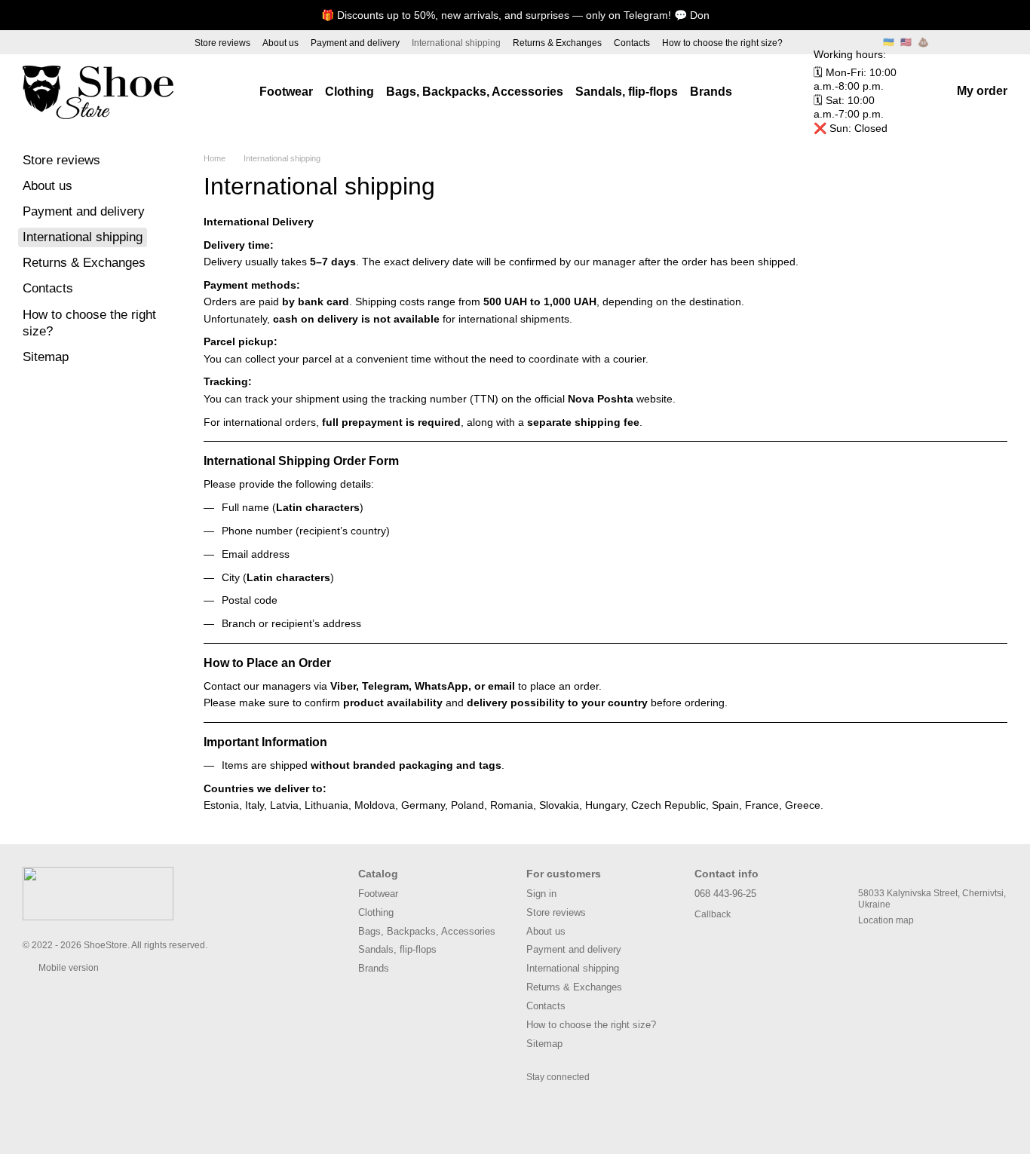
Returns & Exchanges (557, 43)
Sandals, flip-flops (626, 91)
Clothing (349, 91)
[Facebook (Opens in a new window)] (60, 42)
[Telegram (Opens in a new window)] (87, 42)
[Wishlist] (995, 42)
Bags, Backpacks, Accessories (474, 91)
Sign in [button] (541, 893)
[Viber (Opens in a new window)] (114, 42)
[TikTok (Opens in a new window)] (33, 42)
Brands (711, 91)
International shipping (456, 43)
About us (280, 43)
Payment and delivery (355, 43)
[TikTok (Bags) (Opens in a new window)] (168, 42)
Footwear (286, 91)
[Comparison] (956, 42)
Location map (886, 920)
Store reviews (222, 43)
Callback (712, 914)
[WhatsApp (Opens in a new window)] (141, 42)
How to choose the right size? (722, 43)
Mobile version (67, 968)
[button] (1017, 15)
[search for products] (759, 92)
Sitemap (46, 357)
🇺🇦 (888, 42)
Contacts (632, 43)
